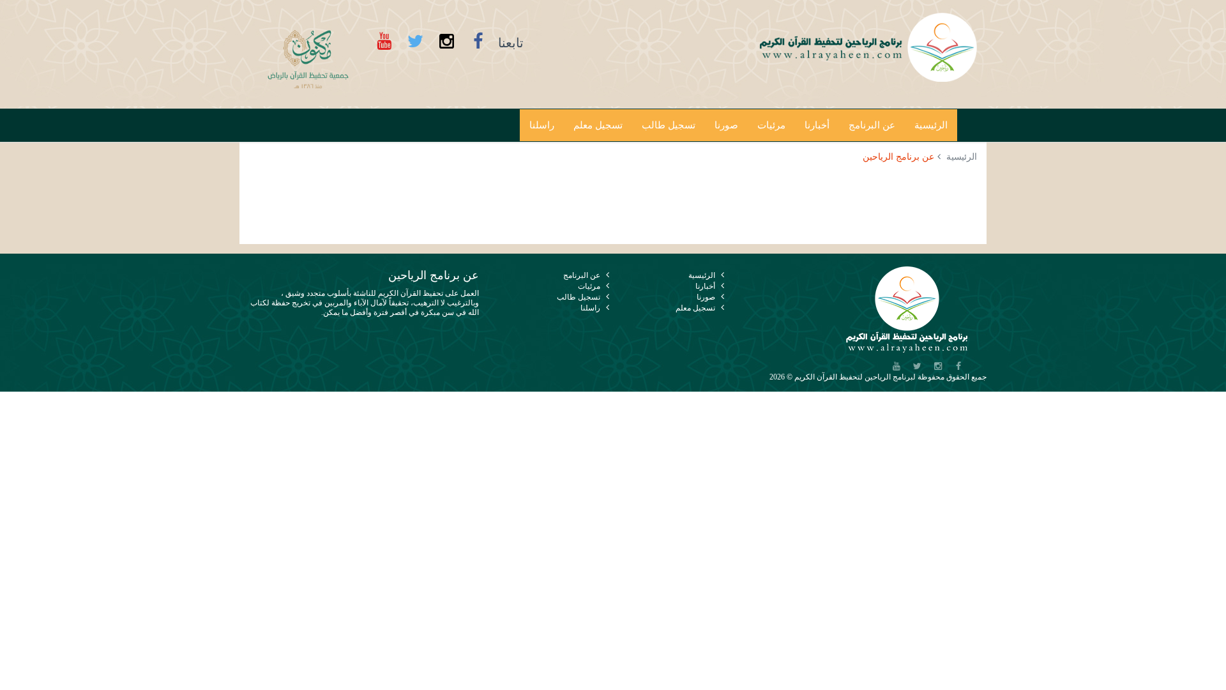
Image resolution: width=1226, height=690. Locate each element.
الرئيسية (931, 125)
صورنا (726, 125)
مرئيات (771, 125)
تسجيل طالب (668, 125)
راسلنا (541, 125)
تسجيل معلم (598, 125)
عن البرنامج (872, 125)
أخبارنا (817, 125)
